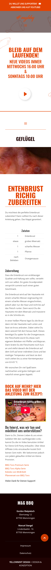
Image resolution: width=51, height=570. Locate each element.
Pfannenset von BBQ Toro (17, 475)
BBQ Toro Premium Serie (17, 465)
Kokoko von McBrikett (15, 471)
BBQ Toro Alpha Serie (15, 468)
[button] (44, 538)
